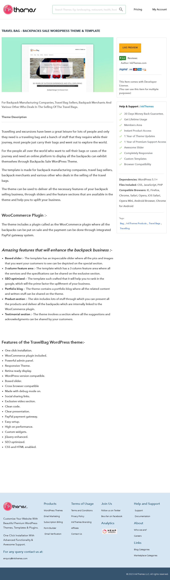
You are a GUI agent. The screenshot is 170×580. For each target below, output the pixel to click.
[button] (130, 47)
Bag (122, 223)
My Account (159, 9)
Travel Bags (154, 223)
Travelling (125, 228)
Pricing (138, 9)
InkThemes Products (136, 223)
